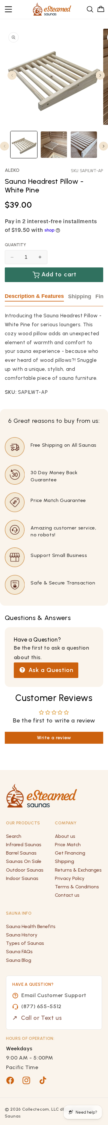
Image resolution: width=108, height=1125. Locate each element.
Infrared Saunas (23, 844)
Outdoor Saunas (25, 870)
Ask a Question (50, 670)
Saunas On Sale (23, 861)
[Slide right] (100, 75)
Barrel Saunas (21, 853)
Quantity (15, 244)
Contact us (67, 895)
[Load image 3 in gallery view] (83, 144)
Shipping (79, 296)
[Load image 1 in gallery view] (23, 144)
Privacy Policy (70, 878)
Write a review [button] (54, 737)
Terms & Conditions (77, 887)
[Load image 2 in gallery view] (53, 144)
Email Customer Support (53, 995)
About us (65, 836)
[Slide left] (12, 75)
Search (13, 836)
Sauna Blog (18, 960)
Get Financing (70, 853)
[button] (8, 9)
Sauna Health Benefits (31, 926)
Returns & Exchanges (78, 870)
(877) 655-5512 (41, 1006)
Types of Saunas (25, 943)
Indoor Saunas (22, 878)
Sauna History (22, 935)
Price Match (68, 844)
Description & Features (34, 296)
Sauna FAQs (19, 951)
